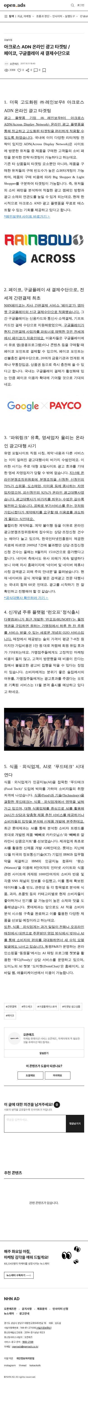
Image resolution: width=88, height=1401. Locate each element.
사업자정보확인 (44, 1327)
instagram (10, 1365)
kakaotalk (35, 1365)
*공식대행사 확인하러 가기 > (26, 598)
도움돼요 (30, 1075)
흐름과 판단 (42, 16)
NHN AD (11, 1298)
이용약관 (8, 1358)
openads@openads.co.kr (25, 1346)
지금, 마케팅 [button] (24, 16)
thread (22, 1365)
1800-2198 (27, 1341)
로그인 (80, 5)
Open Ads (14, 5)
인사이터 (57, 16)
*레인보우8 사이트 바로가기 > (27, 216)
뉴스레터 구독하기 (16, 1275)
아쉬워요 (57, 1075)
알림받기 (44, 1053)
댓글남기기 (75, 1123)
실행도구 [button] (70, 16)
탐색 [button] (11, 16)
